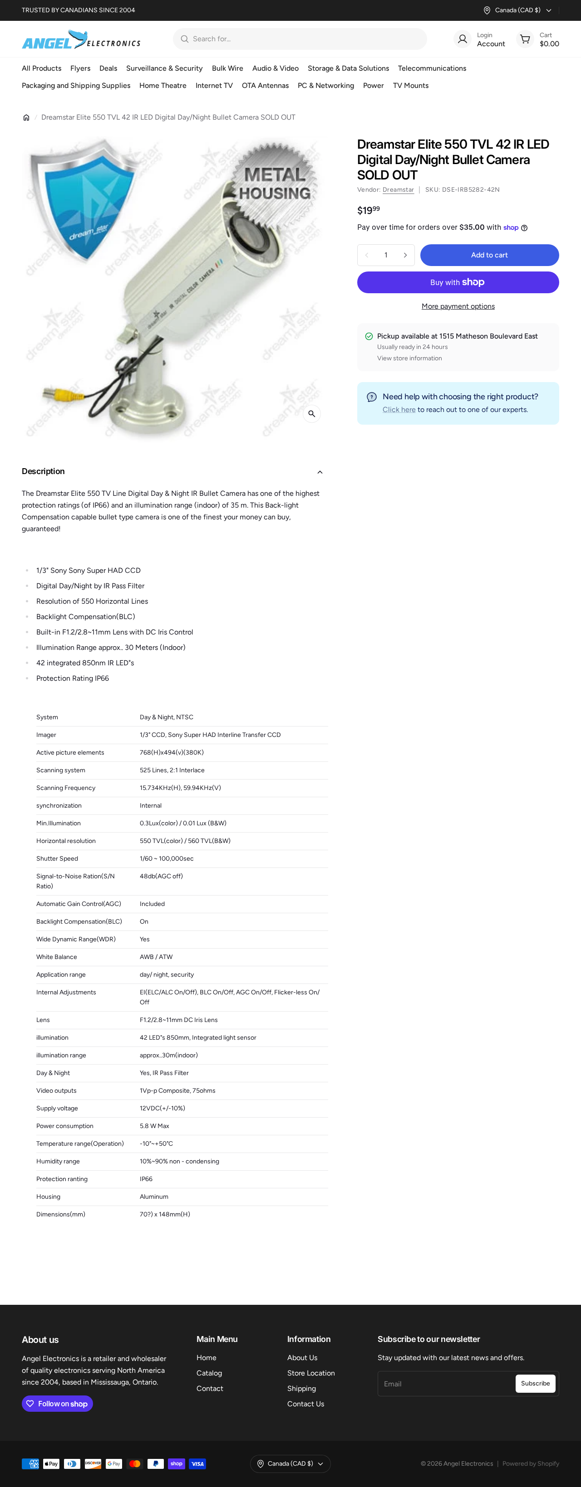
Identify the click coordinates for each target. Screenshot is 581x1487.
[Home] (26, 117)
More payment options (458, 306)
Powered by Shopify (530, 1464)
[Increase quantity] (405, 255)
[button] (175, 472)
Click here (399, 409)
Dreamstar (398, 190)
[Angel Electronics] (81, 39)
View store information (409, 358)
